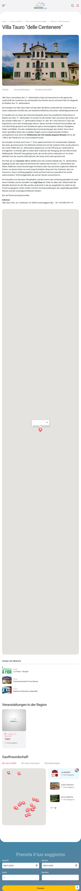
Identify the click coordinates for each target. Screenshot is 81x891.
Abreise (45, 860)
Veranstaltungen (22, 89)
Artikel (5, 89)
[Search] (72, 5)
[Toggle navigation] (3, 5)
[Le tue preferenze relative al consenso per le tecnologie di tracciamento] (77, 887)
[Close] (46, 422)
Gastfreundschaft (43, 89)
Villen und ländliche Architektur (36, 21)
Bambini (45, 872)
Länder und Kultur (16, 21)
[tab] (9, 763)
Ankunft (5, 860)
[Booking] (77, 5)
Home (4, 21)
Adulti (4, 872)
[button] (20, 805)
